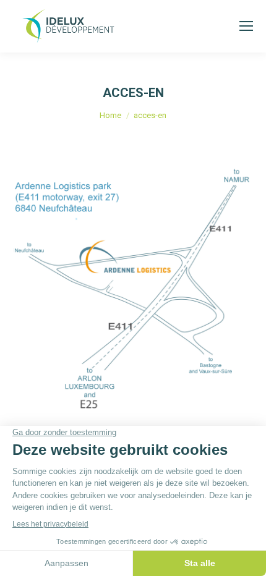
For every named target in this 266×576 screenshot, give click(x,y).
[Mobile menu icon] (246, 26)
